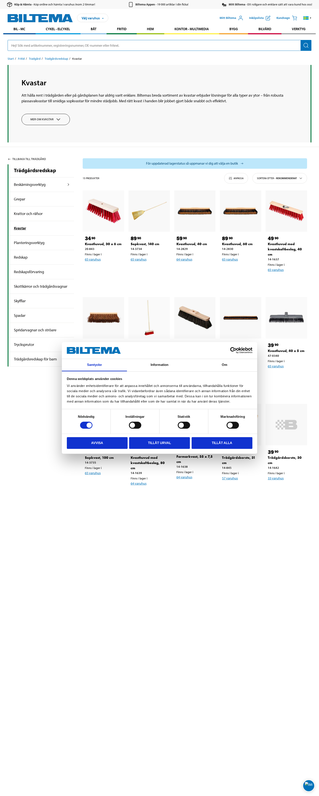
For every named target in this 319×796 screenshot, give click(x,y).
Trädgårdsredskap (56, 59)
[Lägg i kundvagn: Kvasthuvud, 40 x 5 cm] (285, 377)
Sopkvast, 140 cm (145, 244)
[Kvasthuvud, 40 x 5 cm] (286, 318)
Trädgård (35, 59)
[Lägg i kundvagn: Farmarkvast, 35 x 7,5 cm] (194, 488)
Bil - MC (19, 29)
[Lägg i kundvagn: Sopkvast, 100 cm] (102, 484)
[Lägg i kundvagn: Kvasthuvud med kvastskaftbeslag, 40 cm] (285, 281)
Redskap (21, 257)
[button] (307, 18)
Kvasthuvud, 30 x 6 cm (103, 244)
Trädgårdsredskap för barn (35, 359)
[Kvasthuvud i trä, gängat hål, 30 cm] (195, 318)
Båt (93, 29)
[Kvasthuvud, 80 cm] (240, 318)
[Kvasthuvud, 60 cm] (240, 211)
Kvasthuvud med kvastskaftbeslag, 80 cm (148, 462)
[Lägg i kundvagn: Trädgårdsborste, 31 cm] (240, 489)
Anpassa (238, 178)
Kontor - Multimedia (191, 29)
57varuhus (230, 478)
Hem (150, 29)
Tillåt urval (159, 443)
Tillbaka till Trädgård (29, 159)
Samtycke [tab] (94, 365)
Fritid (122, 29)
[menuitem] (19, 29)
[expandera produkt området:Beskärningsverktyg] (68, 184)
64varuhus (184, 259)
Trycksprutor (24, 344)
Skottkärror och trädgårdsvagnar (40, 286)
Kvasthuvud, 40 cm (191, 244)
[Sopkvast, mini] (149, 318)
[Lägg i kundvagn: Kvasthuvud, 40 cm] (194, 270)
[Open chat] (309, 785)
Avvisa (97, 443)
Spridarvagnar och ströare (35, 329)
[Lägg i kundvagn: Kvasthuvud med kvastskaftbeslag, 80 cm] (148, 494)
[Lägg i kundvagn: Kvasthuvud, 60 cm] (240, 270)
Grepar (19, 199)
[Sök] (306, 45)
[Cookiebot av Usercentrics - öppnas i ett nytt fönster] (233, 350)
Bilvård (264, 29)
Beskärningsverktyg (30, 184)
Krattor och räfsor (28, 213)
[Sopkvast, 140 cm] (149, 211)
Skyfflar (20, 300)
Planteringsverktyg (29, 242)
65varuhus (93, 259)
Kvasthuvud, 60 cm (237, 244)
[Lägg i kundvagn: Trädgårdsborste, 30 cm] (285, 489)
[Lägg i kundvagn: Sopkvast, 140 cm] (148, 270)
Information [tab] (159, 365)
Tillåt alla (222, 443)
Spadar (19, 315)
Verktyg (299, 29)
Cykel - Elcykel (58, 29)
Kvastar (20, 228)
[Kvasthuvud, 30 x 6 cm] (103, 211)
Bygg (233, 29)
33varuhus (276, 478)
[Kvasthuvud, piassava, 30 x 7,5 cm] (103, 318)
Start (11, 59)
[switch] (135, 425)
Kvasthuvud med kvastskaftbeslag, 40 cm (285, 249)
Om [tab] (224, 365)
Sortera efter (277, 178)
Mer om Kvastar (42, 119)
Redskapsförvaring (29, 271)
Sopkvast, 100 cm (99, 457)
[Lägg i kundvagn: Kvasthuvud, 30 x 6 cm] (102, 270)
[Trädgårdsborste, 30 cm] (286, 424)
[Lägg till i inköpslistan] (90, 270)
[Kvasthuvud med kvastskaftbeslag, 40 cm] (286, 211)
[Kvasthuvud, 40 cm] (195, 211)
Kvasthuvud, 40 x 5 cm (286, 350)
